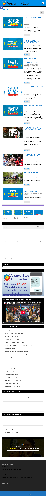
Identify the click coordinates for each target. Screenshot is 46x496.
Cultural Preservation (27, 23)
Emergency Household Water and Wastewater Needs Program (18, 397)
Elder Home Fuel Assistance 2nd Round (13, 400)
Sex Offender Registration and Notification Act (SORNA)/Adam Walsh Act (20, 357)
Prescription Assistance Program (11, 432)
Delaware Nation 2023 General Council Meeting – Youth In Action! (32, 19)
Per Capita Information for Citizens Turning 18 (14, 333)
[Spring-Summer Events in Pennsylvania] (13, 178)
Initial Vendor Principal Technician (12, 368)
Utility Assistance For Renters (11, 408)
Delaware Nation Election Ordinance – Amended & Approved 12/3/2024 (19, 354)
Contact (19, 494)
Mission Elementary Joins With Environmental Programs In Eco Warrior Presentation (33, 190)
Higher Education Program (10, 421)
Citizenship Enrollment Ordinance (12, 339)
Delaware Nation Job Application (11, 365)
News (29, 24)
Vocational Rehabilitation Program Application (14, 342)
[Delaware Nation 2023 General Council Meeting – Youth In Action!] (13, 22)
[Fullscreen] (42, 322)
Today (37, 226)
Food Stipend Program (9, 405)
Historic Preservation (27, 47)
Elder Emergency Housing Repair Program (13, 380)
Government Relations (35, 23)
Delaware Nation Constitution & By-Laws (13, 345)
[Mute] (40, 322)
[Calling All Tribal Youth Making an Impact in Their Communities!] (13, 92)
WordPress (31, 493)
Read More (26, 34)
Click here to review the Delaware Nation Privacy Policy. (13, 485)
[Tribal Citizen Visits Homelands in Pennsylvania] (13, 110)
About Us (24, 494)
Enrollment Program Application (11, 336)
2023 (39, 21)
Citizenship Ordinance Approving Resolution (14, 362)
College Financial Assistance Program (12, 424)
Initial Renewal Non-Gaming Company (13, 371)
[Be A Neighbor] (28, 212)
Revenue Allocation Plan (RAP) (11, 348)
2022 (39, 108)
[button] (1, 7)
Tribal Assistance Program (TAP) (11, 418)
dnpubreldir (27, 64)
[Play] (3, 322)
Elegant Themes (20, 493)
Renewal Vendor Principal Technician (12, 377)
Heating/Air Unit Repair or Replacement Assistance (15, 402)
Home (16, 494)
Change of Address (9, 330)
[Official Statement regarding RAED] (18, 212)
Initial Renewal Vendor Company (11, 374)
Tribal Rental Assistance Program (12, 383)
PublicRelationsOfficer (28, 21)
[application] (23, 312)
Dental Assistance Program (10, 429)
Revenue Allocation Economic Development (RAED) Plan (16, 351)
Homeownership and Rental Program (12, 386)
